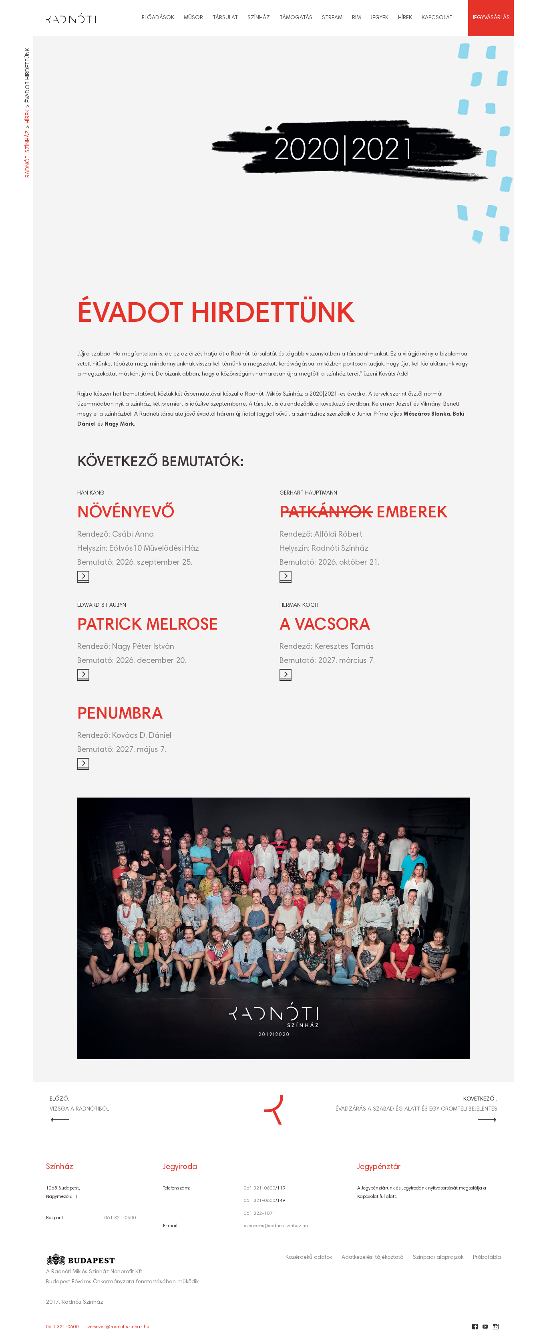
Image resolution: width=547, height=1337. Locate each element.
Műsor (193, 18)
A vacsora (325, 625)
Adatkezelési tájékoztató (372, 1257)
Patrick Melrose (147, 625)
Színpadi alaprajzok (438, 1257)
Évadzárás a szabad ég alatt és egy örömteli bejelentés (416, 1109)
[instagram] (496, 1330)
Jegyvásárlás (491, 18)
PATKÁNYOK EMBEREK (363, 513)
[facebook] (475, 1330)
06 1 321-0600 (62, 1327)
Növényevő (125, 513)
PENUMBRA (120, 714)
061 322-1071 (260, 1213)
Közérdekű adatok (309, 1257)
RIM (356, 18)
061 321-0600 (120, 1218)
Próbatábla (487, 1257)
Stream (332, 18)
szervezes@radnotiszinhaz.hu (276, 1226)
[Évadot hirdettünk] (273, 156)
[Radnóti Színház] (64, 16)
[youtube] (485, 1330)
